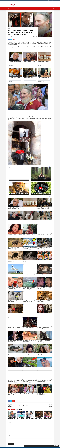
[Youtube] (53, 0)
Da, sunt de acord (56, 445)
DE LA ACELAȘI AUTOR (18, 409)
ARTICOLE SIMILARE (11, 409)
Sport (31, 8)
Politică (7, 8)
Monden (16, 8)
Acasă (9, 11)
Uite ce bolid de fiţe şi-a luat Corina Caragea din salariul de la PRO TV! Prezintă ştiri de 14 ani (20, 419)
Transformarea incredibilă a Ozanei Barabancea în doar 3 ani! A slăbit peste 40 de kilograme (12, 419)
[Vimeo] (52, 0)
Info (19, 8)
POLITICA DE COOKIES (51, 447)
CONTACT (47, 447)
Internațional (27, 8)
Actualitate (12, 8)
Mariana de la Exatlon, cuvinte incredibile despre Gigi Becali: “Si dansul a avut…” (18, 406)
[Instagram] (49, 0)
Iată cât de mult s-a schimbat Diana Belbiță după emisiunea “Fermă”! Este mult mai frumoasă (38, 419)
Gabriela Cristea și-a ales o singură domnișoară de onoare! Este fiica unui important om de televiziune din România (48, 419)
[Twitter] (51, 0)
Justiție (22, 8)
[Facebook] (48, 0)
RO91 (45, 447)
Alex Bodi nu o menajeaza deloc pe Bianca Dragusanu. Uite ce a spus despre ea (41, 406)
